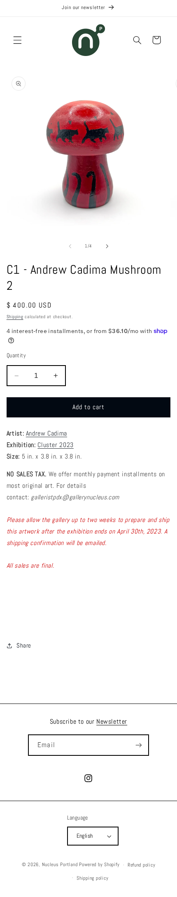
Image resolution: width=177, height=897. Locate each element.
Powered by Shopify (99, 865)
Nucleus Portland (60, 865)
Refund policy (142, 865)
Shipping (15, 316)
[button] (17, 39)
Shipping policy (92, 878)
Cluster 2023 (55, 445)
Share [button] (23, 645)
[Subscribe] (138, 744)
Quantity (16, 355)
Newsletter (111, 721)
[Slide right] (107, 246)
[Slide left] (70, 246)
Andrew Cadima (46, 433)
